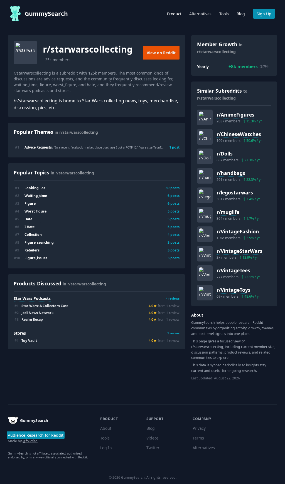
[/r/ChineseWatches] (205, 137)
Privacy (199, 428)
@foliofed (30, 441)
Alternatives (200, 13)
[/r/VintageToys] (205, 292)
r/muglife (228, 212)
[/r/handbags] (205, 176)
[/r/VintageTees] (205, 273)
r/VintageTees (233, 270)
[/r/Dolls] (205, 156)
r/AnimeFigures (235, 114)
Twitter (152, 447)
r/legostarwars (235, 192)
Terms (198, 438)
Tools (224, 13)
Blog (241, 13)
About (105, 428)
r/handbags (231, 173)
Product (174, 13)
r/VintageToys (233, 290)
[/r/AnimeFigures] (205, 117)
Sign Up (264, 13)
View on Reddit (161, 52)
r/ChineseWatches (239, 134)
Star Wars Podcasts (32, 298)
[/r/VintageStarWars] (205, 253)
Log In (106, 447)
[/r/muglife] (205, 215)
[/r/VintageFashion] (205, 234)
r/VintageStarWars (239, 251)
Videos (152, 438)
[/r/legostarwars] (205, 195)
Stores (20, 333)
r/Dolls (225, 153)
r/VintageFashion (238, 231)
